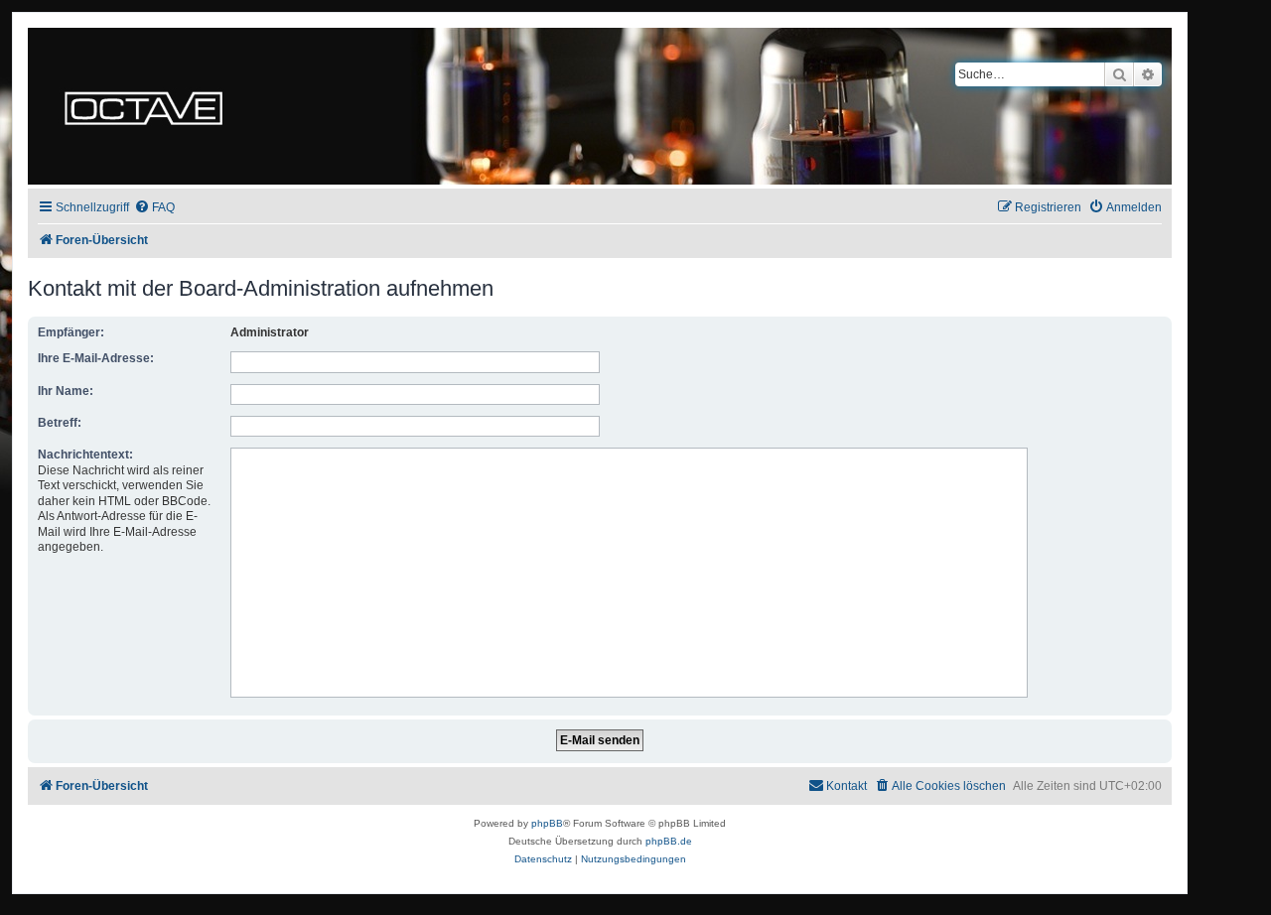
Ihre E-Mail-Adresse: (96, 358)
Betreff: (59, 423)
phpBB (547, 823)
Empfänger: (71, 332)
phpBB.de (668, 841)
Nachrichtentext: (85, 454)
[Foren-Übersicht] (143, 106)
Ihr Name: (65, 391)
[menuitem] (154, 208)
